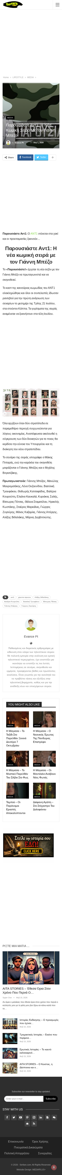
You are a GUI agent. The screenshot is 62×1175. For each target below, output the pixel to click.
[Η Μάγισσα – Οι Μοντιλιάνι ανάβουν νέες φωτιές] (44, 759)
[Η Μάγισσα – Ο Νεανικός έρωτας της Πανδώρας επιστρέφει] (44, 719)
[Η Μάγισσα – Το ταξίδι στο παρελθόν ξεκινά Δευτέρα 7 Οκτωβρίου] (17, 719)
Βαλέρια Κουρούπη (11, 602)
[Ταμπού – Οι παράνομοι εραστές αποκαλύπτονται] (17, 791)
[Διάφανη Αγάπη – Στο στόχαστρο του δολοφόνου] (44, 791)
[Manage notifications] (54, 1167)
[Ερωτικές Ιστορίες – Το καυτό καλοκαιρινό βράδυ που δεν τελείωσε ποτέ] (10, 1053)
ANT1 (34, 233)
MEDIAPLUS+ (39, 1169)
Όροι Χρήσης (40, 1141)
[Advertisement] (31, 43)
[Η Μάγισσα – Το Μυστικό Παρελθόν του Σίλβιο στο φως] (17, 759)
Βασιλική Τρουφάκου (31, 602)
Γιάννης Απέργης (11, 606)
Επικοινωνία (15, 1141)
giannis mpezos (24, 597)
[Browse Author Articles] (31, 625)
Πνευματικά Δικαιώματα (28, 1147)
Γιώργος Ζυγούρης (29, 606)
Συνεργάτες (45, 1153)
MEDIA (10, 118)
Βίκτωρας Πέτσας (50, 602)
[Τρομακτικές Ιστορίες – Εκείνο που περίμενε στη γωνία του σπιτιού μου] (10, 1038)
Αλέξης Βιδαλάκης (42, 597)
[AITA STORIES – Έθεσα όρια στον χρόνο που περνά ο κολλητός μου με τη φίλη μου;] (31, 967)
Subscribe (51, 1098)
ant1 (12, 597)
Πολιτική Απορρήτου (16, 1153)
